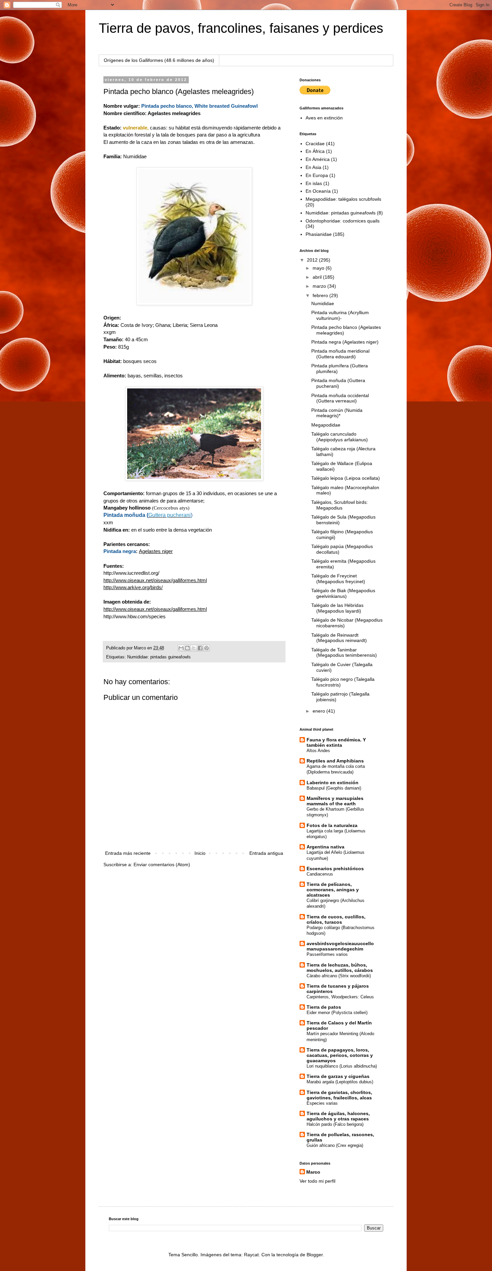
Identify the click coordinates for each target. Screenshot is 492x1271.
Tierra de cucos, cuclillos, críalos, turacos (336, 919)
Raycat (251, 1254)
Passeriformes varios (327, 954)
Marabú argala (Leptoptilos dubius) (340, 1081)
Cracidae (315, 143)
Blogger (315, 1254)
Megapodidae (325, 425)
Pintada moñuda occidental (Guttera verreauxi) (340, 398)
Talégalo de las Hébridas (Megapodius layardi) (337, 608)
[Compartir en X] (193, 648)
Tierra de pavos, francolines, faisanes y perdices (241, 28)
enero (319, 711)
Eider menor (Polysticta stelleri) (337, 1012)
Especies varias (322, 1103)
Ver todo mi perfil (317, 1181)
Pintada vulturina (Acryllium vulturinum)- (340, 315)
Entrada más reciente (128, 853)
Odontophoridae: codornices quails (343, 220)
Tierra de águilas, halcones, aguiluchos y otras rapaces (338, 1116)
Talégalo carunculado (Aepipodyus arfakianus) (339, 436)
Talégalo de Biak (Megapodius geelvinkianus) (343, 593)
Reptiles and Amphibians (335, 760)
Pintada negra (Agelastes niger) (345, 342)
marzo (320, 286)
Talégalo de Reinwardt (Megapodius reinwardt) (339, 637)
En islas (314, 183)
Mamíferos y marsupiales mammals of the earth (335, 801)
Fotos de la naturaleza (332, 825)
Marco (313, 1172)
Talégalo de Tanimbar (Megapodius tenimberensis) (344, 652)
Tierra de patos (324, 1007)
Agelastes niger (156, 551)
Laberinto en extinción (332, 782)
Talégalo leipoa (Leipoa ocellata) (345, 478)
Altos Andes (318, 750)
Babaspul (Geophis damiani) (334, 788)
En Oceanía (318, 191)
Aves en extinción (324, 117)
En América (318, 159)
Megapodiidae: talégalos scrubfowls (343, 199)
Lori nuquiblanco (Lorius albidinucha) (342, 1066)
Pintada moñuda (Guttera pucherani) (338, 383)
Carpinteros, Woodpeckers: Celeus (340, 996)
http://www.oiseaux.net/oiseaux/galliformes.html (155, 580)
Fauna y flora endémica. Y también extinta (336, 742)
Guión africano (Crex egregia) (335, 1145)
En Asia (313, 167)
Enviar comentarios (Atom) (162, 864)
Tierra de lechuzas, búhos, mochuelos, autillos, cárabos (340, 967)
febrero (321, 295)
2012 (313, 260)
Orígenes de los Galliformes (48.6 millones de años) (159, 60)
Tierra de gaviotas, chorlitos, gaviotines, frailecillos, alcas (339, 1095)
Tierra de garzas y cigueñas (338, 1076)
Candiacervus (320, 874)
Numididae (135, 156)
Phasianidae (319, 234)
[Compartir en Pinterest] (206, 648)
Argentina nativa (325, 846)
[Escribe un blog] (187, 648)
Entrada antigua (266, 853)
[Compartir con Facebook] (200, 648)
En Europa (317, 175)
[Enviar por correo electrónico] (181, 648)
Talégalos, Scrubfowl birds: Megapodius (339, 505)
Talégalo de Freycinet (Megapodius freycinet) (338, 578)
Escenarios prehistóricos (335, 868)
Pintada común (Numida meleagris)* (336, 413)
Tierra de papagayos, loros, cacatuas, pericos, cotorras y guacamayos (340, 1055)
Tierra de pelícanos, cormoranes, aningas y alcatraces (333, 890)
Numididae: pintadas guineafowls (159, 657)
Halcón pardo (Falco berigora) (335, 1124)
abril (318, 277)
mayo (319, 268)
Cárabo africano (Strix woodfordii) (339, 975)
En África (315, 151)
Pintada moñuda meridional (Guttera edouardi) (340, 353)
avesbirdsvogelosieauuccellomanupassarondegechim (340, 946)
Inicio (200, 853)
